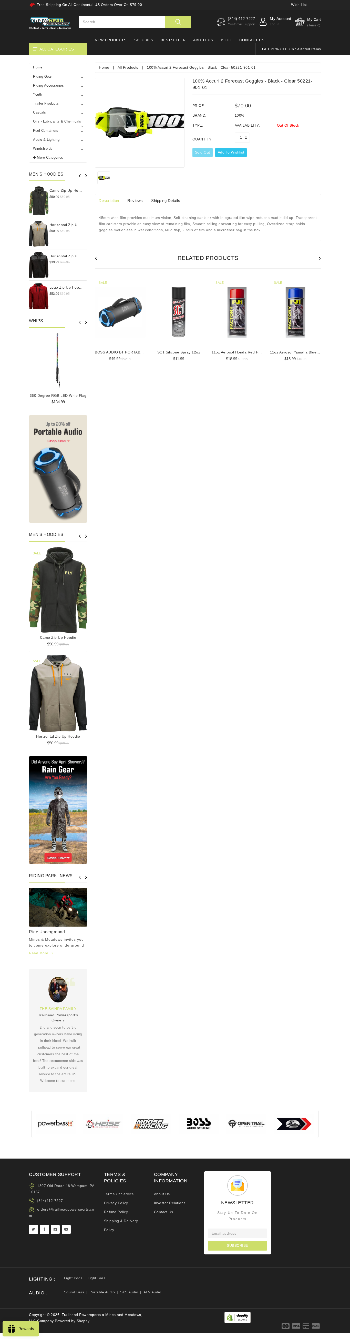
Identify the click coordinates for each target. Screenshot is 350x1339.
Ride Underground (47, 932)
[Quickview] (71, 589)
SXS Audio (129, 1292)
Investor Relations (170, 1203)
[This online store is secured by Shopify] (237, 1317)
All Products (128, 67)
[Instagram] (55, 1229)
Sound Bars (74, 1292)
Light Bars (96, 1278)
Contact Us (163, 1212)
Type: (197, 125)
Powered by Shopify (72, 1321)
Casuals (39, 112)
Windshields (43, 148)
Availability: (247, 125)
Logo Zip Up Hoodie (66, 287)
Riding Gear (42, 76)
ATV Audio (152, 1292)
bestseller (173, 40)
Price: (198, 106)
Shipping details (165, 200)
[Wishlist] (58, 589)
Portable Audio (102, 1292)
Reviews (135, 200)
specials (143, 40)
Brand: (199, 115)
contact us (251, 40)
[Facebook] (44, 1229)
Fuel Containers (45, 131)
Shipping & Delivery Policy (121, 1225)
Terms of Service (119, 1194)
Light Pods (73, 1278)
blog (226, 40)
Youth (37, 94)
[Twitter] (33, 1229)
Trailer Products (46, 103)
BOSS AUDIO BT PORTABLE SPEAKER (129, 352)
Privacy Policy (116, 1203)
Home (37, 67)
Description (109, 200)
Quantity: (202, 139)
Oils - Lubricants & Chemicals (57, 121)
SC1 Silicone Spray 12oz (178, 352)
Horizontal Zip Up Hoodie (71, 225)
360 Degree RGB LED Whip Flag (58, 395)
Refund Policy (116, 1212)
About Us (162, 1194)
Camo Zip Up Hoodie (67, 190)
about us (203, 40)
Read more (39, 953)
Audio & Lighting (46, 139)
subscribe (237, 1245)
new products (111, 40)
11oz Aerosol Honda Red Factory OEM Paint (250, 352)
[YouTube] (66, 1229)
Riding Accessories (48, 85)
